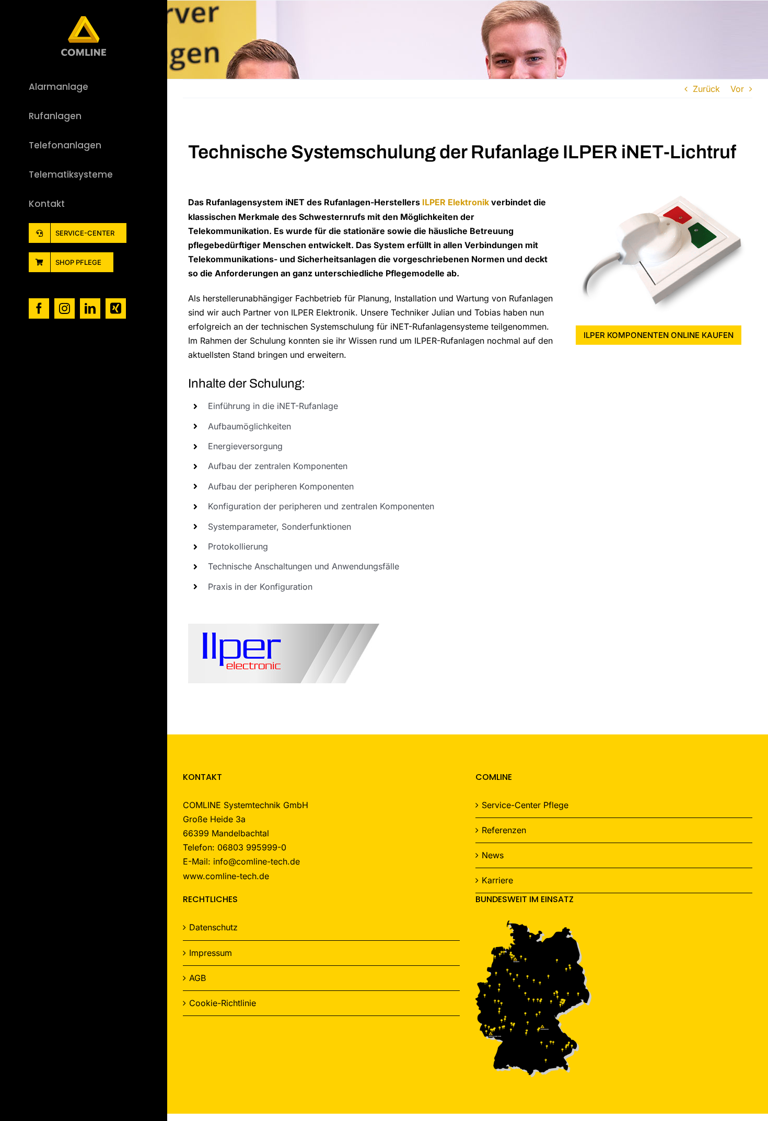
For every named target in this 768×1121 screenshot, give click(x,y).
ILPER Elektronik (455, 202)
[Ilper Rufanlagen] (283, 622)
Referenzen (504, 830)
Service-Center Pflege (525, 805)
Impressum (210, 953)
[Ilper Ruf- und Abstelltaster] (661, 199)
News (493, 855)
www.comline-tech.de (226, 876)
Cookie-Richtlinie (222, 1003)
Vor (737, 89)
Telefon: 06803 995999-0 (234, 847)
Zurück (706, 89)
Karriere (497, 880)
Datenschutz (213, 927)
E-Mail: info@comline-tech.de (241, 861)
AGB (197, 978)
